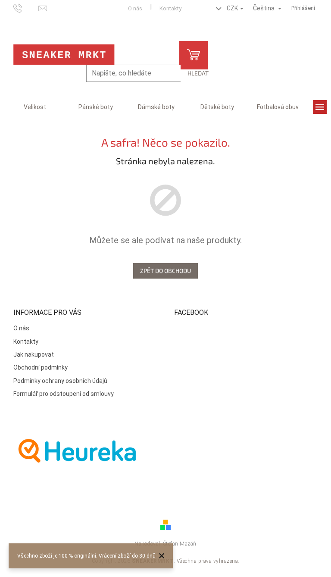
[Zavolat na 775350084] (26, 7)
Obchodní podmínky (40, 367)
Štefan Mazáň (180, 544)
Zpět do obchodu (165, 270)
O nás (135, 8)
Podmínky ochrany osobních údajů (60, 380)
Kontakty (170, 8)
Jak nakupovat (33, 354)
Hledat (198, 73)
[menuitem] (35, 107)
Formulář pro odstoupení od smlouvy (63, 393)
